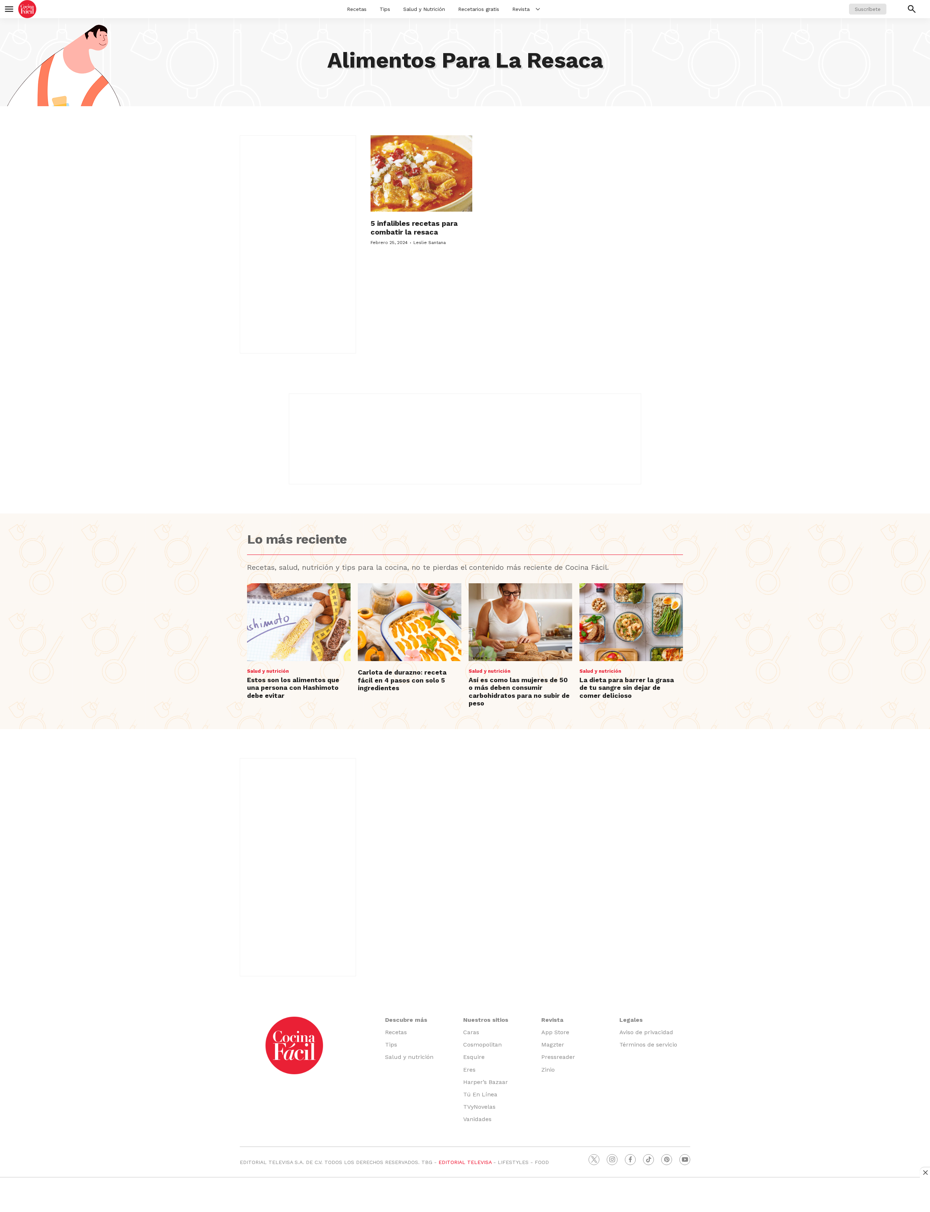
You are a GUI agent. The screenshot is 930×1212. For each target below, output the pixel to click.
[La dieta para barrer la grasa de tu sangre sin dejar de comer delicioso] (631, 622)
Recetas (357, 9)
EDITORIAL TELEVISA (465, 1162)
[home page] (27, 9)
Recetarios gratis (478, 9)
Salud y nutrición (268, 671)
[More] (538, 9)
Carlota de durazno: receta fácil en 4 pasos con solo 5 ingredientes (402, 680)
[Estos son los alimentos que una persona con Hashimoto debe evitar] (299, 622)
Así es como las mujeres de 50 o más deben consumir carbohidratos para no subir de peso (519, 691)
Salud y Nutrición (424, 9)
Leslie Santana (429, 242)
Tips (385, 9)
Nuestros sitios (485, 1019)
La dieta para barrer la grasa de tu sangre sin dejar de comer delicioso (626, 687)
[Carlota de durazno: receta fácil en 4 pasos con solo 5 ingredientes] (409, 622)
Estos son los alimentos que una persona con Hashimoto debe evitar (293, 687)
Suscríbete (868, 9)
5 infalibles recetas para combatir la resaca (414, 227)
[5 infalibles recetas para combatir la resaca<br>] (421, 173)
